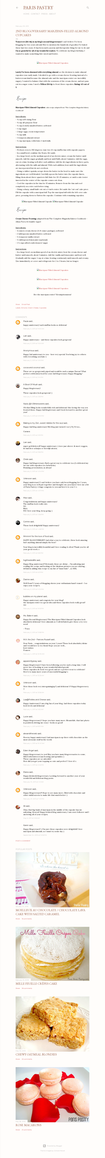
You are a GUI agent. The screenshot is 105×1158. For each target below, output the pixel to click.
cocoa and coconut (32, 367)
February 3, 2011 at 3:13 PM (33, 435)
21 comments (27, 1130)
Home (26, 14)
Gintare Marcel (59, 1151)
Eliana (26, 772)
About (52, 14)
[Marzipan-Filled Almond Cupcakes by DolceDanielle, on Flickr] (52, 63)
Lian (25, 442)
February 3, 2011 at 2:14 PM (33, 377)
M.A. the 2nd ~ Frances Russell (36, 639)
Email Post (26, 304)
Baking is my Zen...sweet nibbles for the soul (43, 423)
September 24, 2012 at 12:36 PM (35, 835)
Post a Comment (23, 841)
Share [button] (18, 304)
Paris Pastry (38, 8)
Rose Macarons (28, 1125)
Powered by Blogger (54, 1146)
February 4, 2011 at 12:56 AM (33, 692)
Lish (25, 336)
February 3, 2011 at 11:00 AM (33, 329)
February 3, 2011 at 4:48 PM (33, 529)
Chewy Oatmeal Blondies (36, 1054)
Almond (24, 308)
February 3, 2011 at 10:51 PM (33, 608)
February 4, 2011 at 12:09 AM (33, 654)
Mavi (25, 498)
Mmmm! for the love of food (36, 536)
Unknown (27, 478)
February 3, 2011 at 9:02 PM (33, 589)
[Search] (87, 7)
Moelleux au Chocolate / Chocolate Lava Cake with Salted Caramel (50, 912)
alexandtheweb (30, 733)
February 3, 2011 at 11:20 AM (33, 343)
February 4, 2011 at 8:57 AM (33, 726)
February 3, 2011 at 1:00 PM (33, 360)
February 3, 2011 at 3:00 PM (33, 416)
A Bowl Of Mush (30, 384)
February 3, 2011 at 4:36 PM (33, 514)
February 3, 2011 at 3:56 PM (33, 452)
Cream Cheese (33, 308)
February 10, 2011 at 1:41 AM (33, 782)
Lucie (25, 716)
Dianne (26, 579)
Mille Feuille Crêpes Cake (36, 984)
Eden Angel (28, 750)
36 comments (27, 988)
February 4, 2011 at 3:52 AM (33, 709)
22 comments (27, 1059)
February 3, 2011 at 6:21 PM (33, 572)
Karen (26, 825)
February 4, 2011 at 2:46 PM (33, 765)
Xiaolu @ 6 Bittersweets (34, 404)
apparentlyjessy (30, 661)
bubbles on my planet (33, 596)
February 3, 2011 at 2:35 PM (33, 397)
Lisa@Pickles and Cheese (34, 699)
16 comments (27, 919)
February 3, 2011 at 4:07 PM (33, 491)
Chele (25, 459)
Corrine (26, 522)
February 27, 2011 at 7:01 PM (33, 799)
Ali (24, 806)
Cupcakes (42, 308)
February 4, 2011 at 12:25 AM (33, 675)
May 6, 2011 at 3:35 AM (31, 818)
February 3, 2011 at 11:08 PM (33, 632)
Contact (35, 14)
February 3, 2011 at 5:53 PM (33, 553)
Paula (25, 321)
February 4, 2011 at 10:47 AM (33, 743)
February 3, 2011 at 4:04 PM (33, 471)
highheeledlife (29, 560)
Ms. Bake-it (28, 616)
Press (44, 14)
